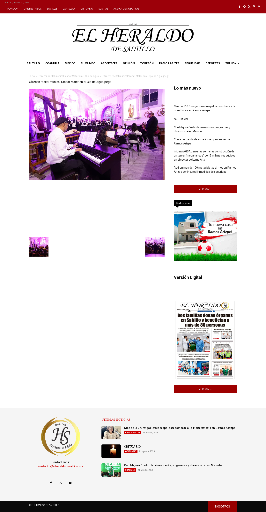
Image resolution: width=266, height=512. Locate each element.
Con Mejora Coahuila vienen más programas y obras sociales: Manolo (202, 129)
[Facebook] (239, 6)
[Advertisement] (97, 208)
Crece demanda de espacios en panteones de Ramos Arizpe (202, 141)
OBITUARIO (181, 119)
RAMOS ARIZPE (132, 432)
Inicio (32, 76)
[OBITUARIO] (111, 451)
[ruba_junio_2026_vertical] (205, 260)
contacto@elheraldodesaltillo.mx (60, 466)
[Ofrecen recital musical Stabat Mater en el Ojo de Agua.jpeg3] (97, 178)
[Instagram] (244, 6)
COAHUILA (130, 470)
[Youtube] (258, 6)
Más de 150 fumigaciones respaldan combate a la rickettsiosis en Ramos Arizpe (204, 108)
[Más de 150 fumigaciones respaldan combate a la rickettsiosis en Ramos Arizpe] (111, 432)
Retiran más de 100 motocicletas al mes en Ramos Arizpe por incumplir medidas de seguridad (205, 169)
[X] (249, 6)
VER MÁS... (205, 189)
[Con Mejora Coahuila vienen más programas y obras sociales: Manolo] (111, 470)
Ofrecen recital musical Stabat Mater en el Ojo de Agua (69, 76)
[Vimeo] (254, 6)
